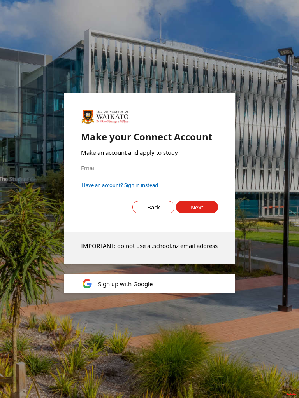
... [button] (291, 391)
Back (153, 207)
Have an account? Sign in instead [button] (120, 185)
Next (197, 207)
